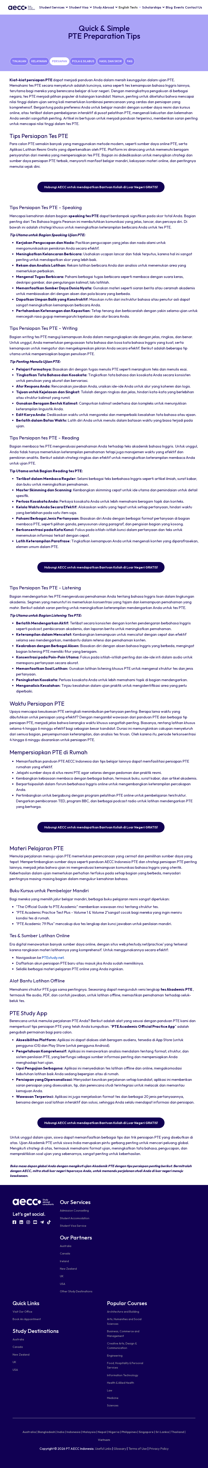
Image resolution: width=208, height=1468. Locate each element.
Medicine (112, 1398)
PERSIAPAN (59, 61)
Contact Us (193, 7)
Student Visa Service (73, 1226)
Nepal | (103, 1432)
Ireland (64, 1261)
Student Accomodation (74, 1218)
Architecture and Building (123, 1311)
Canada (65, 1253)
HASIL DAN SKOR (110, 61)
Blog (169, 7)
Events (179, 7)
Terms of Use (137, 1449)
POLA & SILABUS (83, 61)
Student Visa (78, 7)
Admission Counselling (74, 1210)
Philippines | (129, 1432)
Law (109, 1390)
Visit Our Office (22, 1311)
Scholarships (151, 7)
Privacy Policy (159, 1449)
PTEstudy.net (53, 957)
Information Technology (122, 1375)
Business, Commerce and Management (123, 1333)
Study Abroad (103, 7)
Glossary (120, 1449)
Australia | (30, 1432)
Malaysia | (89, 1432)
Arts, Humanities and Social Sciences (124, 1321)
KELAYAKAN (39, 61)
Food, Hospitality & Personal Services (125, 1365)
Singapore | (147, 1432)
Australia (65, 1246)
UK (62, 1276)
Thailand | (178, 1432)
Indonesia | (74, 1432)
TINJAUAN (19, 61)
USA (62, 1284)
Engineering (114, 1355)
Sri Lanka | (163, 1432)
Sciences (112, 1405)
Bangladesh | (47, 1432)
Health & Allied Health (120, 1383)
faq (129, 61)
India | (61, 1432)
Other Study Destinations (76, 1291)
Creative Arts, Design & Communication (122, 1346)
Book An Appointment (27, 1319)
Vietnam (104, 1440)
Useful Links (103, 1449)
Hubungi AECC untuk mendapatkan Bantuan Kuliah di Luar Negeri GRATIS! (101, 187)
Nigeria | (114, 1432)
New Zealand (68, 1268)
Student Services (51, 7)
